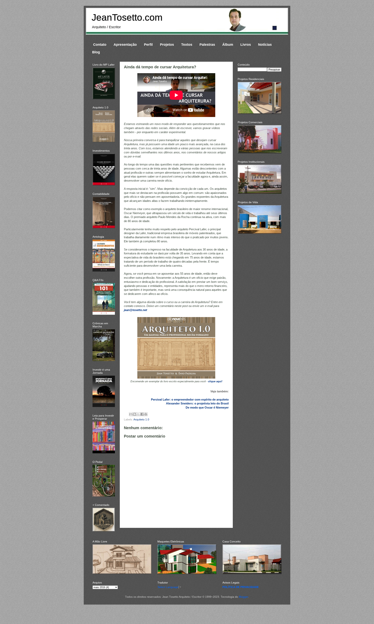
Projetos (167, 45)
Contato (99, 45)
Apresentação (125, 45)
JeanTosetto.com (127, 17)
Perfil (148, 45)
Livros (245, 45)
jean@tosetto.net (135, 310)
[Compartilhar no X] (138, 414)
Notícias (265, 45)
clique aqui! (215, 381)
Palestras (207, 45)
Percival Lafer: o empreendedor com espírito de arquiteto (190, 399)
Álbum (227, 45)
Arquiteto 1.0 (141, 419)
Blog (96, 52)
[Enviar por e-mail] (131, 414)
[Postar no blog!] (135, 414)
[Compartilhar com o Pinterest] (146, 414)
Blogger (243, 596)
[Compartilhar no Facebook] (142, 414)
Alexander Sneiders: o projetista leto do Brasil (197, 403)
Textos (186, 45)
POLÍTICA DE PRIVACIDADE (240, 587)
